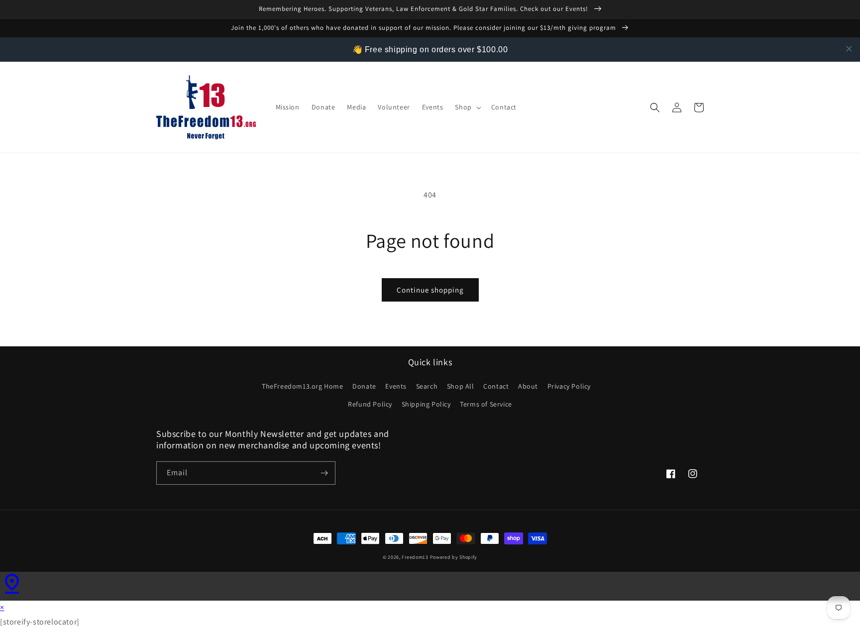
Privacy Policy (569, 386)
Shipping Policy (426, 404)
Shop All (460, 386)
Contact (496, 386)
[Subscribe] (324, 473)
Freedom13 (415, 557)
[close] (849, 49)
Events (396, 386)
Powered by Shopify (454, 557)
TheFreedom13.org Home (302, 386)
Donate (364, 386)
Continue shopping (430, 290)
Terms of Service (486, 404)
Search (427, 386)
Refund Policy (370, 404)
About (528, 386)
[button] (467, 107)
